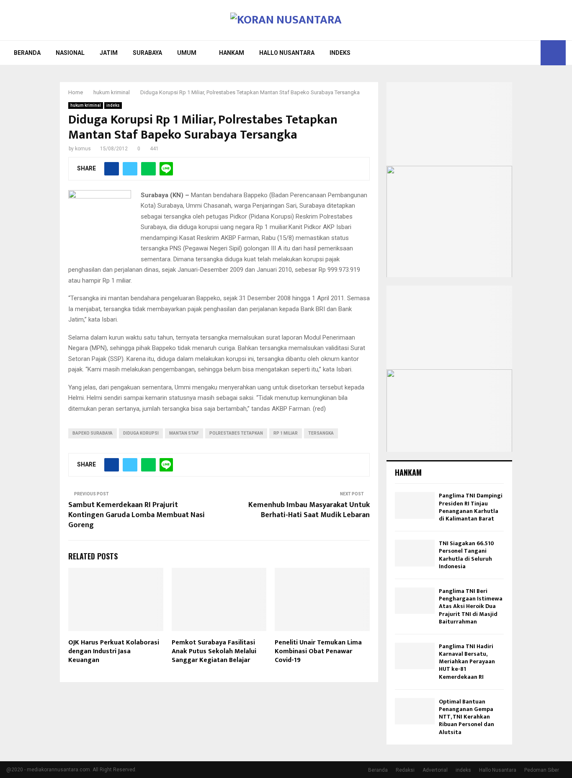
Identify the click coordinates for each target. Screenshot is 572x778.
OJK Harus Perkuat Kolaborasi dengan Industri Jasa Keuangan (113, 651)
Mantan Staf (184, 433)
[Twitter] (522, 53)
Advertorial (435, 770)
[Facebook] (513, 53)
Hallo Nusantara (286, 52)
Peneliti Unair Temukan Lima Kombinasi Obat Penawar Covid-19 (318, 651)
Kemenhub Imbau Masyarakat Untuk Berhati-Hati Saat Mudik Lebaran (309, 510)
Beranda (27, 52)
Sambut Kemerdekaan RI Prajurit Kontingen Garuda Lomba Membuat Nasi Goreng (136, 515)
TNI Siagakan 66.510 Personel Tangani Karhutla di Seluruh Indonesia (466, 554)
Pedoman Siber (541, 770)
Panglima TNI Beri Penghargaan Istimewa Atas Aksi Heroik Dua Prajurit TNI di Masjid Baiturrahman (470, 606)
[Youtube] (531, 53)
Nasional (70, 52)
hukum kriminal (85, 105)
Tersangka (321, 433)
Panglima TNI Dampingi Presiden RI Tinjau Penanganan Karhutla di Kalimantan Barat (470, 507)
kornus (83, 149)
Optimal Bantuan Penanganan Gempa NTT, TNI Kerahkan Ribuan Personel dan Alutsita (466, 717)
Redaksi (405, 770)
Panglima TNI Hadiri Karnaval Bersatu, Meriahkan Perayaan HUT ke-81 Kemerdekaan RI (467, 661)
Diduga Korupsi (141, 433)
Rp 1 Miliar (285, 433)
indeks (113, 105)
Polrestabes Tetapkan (236, 433)
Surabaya (147, 52)
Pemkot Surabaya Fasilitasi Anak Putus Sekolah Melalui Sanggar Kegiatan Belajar (214, 651)
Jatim (109, 52)
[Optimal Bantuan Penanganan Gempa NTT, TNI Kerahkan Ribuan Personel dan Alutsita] (415, 711)
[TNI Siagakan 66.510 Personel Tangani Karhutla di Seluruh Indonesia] (415, 553)
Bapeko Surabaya (92, 433)
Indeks (340, 52)
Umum (186, 52)
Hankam (231, 52)
